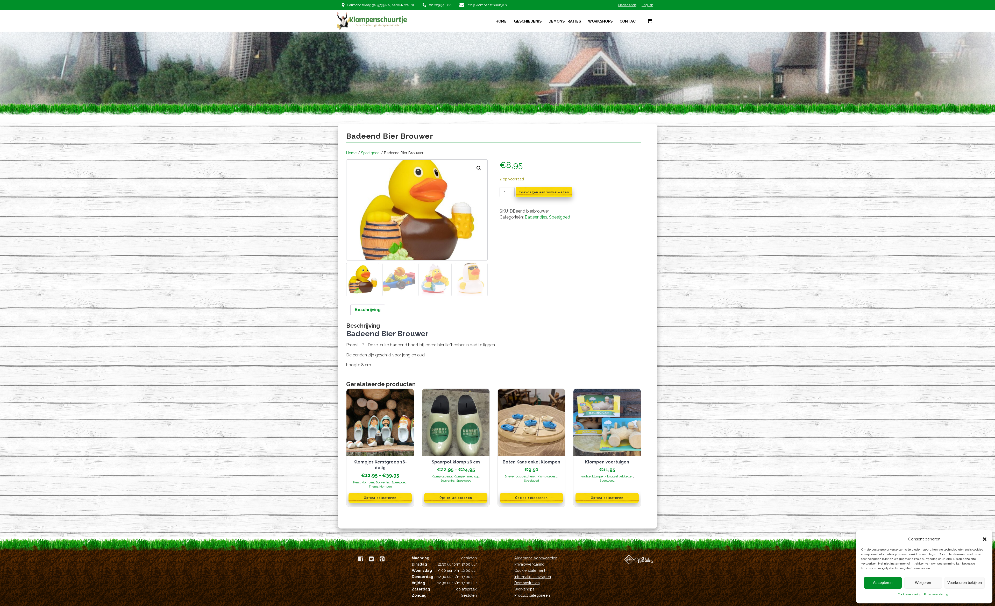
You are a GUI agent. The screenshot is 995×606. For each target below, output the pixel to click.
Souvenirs (383, 482)
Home (501, 21)
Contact (629, 21)
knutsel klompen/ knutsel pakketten (606, 476)
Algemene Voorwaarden (535, 558)
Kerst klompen (363, 482)
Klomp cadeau (442, 476)
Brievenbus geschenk (520, 476)
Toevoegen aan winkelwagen (544, 192)
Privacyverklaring (936, 594)
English (647, 5)
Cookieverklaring (909, 594)
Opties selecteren (380, 498)
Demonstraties (565, 21)
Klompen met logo (466, 476)
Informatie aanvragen (532, 576)
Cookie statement (529, 570)
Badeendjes (536, 217)
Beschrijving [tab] (368, 309)
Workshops (600, 21)
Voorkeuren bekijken (964, 582)
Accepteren (882, 582)
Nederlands (627, 5)
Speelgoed (370, 153)
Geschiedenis (528, 21)
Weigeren (923, 582)
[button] (984, 539)
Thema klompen (380, 486)
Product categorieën (532, 595)
